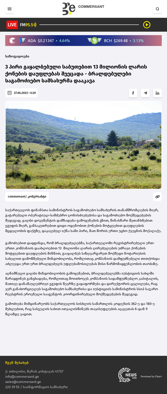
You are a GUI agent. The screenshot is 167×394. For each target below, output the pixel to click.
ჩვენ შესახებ (17, 363)
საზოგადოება (17, 56)
